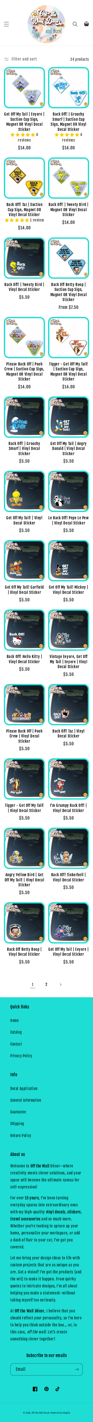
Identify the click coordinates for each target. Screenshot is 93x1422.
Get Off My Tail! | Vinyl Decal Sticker (24, 520)
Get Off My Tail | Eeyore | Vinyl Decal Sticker (68, 952)
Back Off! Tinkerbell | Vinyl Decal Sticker (68, 877)
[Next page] (60, 984)
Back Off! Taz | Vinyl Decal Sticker (68, 734)
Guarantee (18, 1112)
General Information (25, 1100)
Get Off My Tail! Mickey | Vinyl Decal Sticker (68, 590)
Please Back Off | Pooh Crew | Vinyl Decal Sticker (24, 736)
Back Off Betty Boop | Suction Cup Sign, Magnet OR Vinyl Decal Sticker (68, 292)
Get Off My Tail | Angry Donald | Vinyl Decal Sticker (68, 448)
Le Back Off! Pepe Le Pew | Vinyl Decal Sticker (68, 520)
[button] (6, 24)
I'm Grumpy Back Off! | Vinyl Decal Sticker (68, 808)
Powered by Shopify (60, 1413)
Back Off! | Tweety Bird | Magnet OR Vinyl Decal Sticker (69, 209)
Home (14, 1020)
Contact (16, 1044)
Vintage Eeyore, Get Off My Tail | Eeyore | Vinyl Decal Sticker (69, 661)
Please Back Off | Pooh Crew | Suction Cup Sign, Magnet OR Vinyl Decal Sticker (24, 372)
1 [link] (33, 984)
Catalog (16, 1032)
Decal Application (23, 1088)
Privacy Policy (21, 1056)
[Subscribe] (76, 1369)
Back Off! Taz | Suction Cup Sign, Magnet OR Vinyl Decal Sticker (24, 209)
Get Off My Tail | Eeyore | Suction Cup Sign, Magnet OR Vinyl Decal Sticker (24, 122)
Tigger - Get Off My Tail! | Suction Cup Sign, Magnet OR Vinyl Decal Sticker (68, 372)
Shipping (17, 1123)
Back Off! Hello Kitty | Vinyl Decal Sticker (24, 659)
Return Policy (20, 1135)
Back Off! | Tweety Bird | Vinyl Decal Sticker (24, 287)
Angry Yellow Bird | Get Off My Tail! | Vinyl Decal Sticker (24, 879)
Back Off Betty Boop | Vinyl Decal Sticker (24, 952)
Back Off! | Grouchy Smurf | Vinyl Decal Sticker (24, 448)
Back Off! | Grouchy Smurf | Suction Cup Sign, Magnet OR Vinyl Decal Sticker (69, 122)
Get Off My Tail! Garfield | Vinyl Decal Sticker (24, 590)
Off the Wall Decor (41, 1413)
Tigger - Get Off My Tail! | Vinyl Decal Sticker (24, 808)
